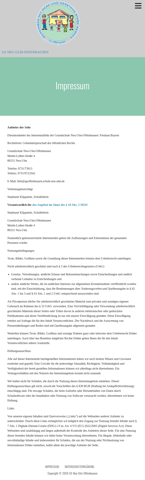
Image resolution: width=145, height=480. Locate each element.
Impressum (52, 466)
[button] (139, 6)
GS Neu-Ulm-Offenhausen (25, 52)
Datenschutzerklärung (79, 466)
